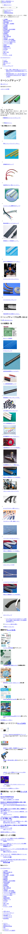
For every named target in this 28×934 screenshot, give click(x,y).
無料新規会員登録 (7, 926)
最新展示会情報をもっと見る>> (8, 832)
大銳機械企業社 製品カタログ (10, 665)
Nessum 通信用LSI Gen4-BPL (10, 699)
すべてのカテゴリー (5, 57)
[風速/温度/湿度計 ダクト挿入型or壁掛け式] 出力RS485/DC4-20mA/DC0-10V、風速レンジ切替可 (16, 75)
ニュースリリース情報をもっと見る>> (10, 788)
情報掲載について (7, 915)
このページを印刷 (5, 89)
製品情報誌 (6, 918)
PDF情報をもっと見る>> (7, 720)
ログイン (5, 923)
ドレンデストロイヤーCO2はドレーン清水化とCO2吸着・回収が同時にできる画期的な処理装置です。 (16, 620)
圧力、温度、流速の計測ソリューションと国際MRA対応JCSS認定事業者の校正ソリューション (16, 71)
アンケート (6, 929)
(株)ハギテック (4, 84)
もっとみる (11, 630)
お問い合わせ (6, 911)
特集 (4, 927)
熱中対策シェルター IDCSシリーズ (11, 682)
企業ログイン (6, 924)
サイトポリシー (7, 914)
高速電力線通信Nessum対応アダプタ (12, 716)
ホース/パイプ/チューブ (14, 117)
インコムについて (7, 917)
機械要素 (5, 117)
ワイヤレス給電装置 (8, 647)
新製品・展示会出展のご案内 (10, 760)
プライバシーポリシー (8, 912)
